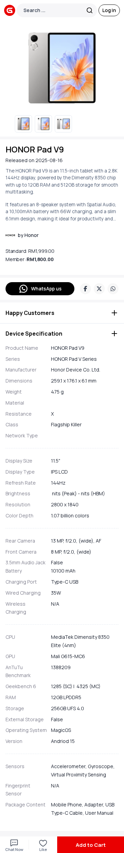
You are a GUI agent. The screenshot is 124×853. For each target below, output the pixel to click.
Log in (109, 10)
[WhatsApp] (112, 288)
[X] (99, 288)
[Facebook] (85, 288)
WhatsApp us (46, 288)
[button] (62, 312)
